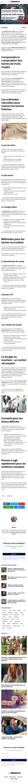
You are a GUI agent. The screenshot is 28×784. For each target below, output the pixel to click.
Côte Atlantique (5, 614)
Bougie (14, 610)
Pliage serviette (17, 621)
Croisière (21, 612)
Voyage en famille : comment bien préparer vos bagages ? (16, 593)
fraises (14, 36)
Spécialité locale (15, 623)
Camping (3, 612)
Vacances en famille (16, 625)
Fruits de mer (16, 616)
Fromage (10, 616)
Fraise (3, 495)
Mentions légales (14, 778)
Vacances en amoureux (6, 625)
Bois (10, 610)
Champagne (10, 612)
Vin (22, 625)
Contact (6, 776)
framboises (21, 36)
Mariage (12, 619)
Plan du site (20, 776)
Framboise (9, 495)
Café (24, 610)
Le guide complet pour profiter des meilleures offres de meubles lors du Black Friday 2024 (17, 601)
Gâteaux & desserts (5, 619)
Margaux (14, 527)
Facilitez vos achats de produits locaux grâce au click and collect (15, 585)
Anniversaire (4, 610)
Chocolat (16, 612)
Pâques (8, 623)
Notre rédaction (12, 776)
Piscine (11, 621)
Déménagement (16, 614)
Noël (17, 619)
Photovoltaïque (4, 621)
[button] (2, 2)
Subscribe (13, 554)
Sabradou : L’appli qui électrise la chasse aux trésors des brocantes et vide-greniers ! (17, 570)
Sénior (21, 623)
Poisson (3, 623)
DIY (10, 614)
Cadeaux (19, 610)
